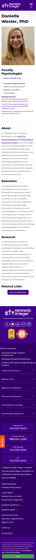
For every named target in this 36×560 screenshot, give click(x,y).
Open (31, 4)
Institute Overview (11, 371)
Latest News (7, 493)
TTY (18, 459)
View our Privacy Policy (13, 552)
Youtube (12, 324)
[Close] (33, 540)
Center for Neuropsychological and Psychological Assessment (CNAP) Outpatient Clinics (15, 106)
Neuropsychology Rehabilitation (16, 359)
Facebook (7, 324)
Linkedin (18, 324)
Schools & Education (12, 396)
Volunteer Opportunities (12, 519)
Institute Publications (11, 487)
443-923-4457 (15, 78)
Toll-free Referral (18, 438)
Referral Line (18, 427)
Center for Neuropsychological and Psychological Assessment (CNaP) (17, 139)
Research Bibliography (18, 292)
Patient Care (8, 379)
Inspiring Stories (9, 484)
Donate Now (8, 510)
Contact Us (6, 527)
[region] (18, 548)
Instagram (23, 324)
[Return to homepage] (13, 5)
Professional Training (12, 405)
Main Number (18, 448)
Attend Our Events (10, 515)
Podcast (29, 324)
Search (31, 7)
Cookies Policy (7, 533)
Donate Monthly (11, 505)
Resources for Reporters (12, 500)
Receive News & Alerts (12, 496)
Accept (18, 556)
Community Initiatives (12, 414)
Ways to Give (7, 522)
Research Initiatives (11, 388)
